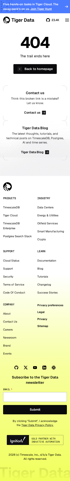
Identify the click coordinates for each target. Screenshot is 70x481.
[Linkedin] (44, 367)
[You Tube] (35, 367)
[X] (26, 367)
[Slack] (54, 367)
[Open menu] (67, 20)
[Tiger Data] (7, 186)
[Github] (16, 367)
